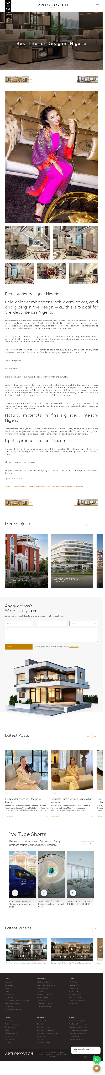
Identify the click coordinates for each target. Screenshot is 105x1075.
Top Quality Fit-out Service (78, 1024)
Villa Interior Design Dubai (78, 1021)
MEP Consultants (75, 994)
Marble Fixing (73, 1003)
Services (72, 1017)
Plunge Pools (41, 1039)
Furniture (8, 1017)
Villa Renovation (42, 997)
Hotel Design (41, 991)
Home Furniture (10, 1021)
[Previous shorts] (84, 844)
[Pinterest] (85, 1057)
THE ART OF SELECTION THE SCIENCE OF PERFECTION (80, 903)
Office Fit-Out (73, 988)
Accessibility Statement (13, 1009)
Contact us (9, 994)
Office (7, 1030)
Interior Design (42, 978)
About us (8, 982)
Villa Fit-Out (73, 982)
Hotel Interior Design (76, 1039)
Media (7, 991)
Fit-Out (71, 978)
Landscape (41, 1017)
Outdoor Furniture (11, 1024)
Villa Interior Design (44, 982)
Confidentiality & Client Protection (17, 1000)
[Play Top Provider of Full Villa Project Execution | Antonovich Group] (51, 874)
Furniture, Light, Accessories (78, 1030)
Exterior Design (42, 988)
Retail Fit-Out (73, 991)
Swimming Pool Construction (47, 1033)
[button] (87, 525)
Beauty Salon (41, 1000)
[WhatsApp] (97, 1059)
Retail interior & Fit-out (45, 994)
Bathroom (8, 1036)
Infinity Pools (41, 1036)
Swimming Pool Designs (45, 1030)
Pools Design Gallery (44, 1042)
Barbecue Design (75, 997)
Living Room (9, 1039)
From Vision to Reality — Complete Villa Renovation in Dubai (22, 904)
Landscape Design (43, 1021)
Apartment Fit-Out (75, 985)
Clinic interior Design (44, 1006)
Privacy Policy (73, 646)
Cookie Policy (9, 1006)
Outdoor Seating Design (77, 1000)
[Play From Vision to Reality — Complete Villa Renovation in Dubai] (22, 874)
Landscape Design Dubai (77, 1033)
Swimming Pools (43, 1027)
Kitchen (8, 1042)
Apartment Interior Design (46, 985)
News (7, 988)
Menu (7, 978)
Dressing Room (10, 1027)
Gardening (40, 1024)
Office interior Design (44, 1003)
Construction (9, 985)
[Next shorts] (91, 844)
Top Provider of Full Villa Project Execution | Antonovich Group (51, 904)
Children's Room (11, 1033)
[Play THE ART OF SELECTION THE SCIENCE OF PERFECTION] (80, 874)
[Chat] (97, 1068)
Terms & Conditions (12, 1003)
